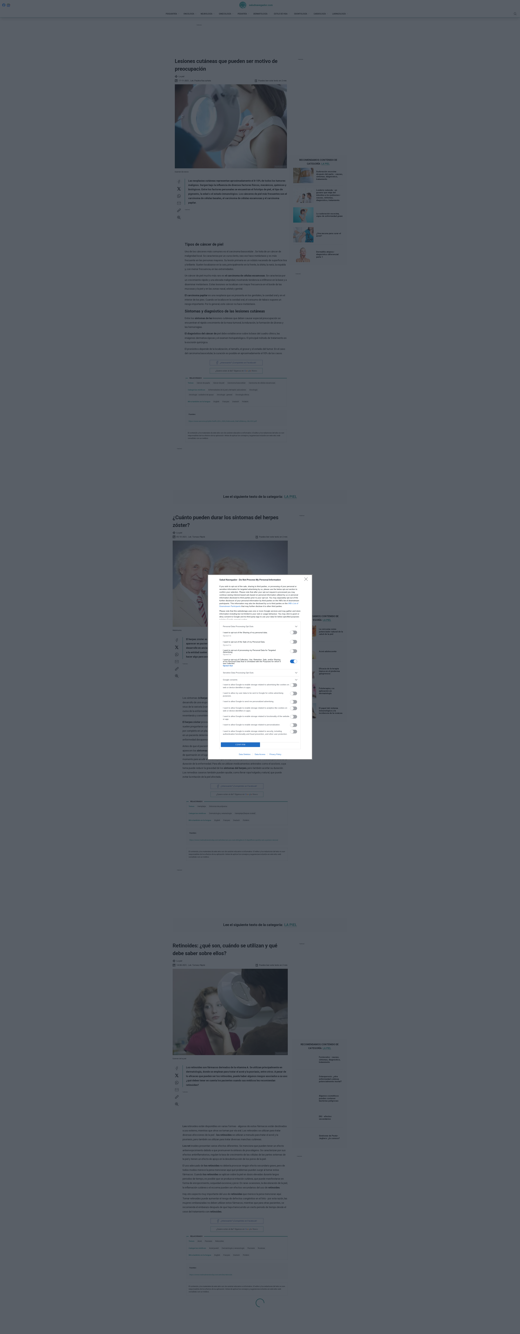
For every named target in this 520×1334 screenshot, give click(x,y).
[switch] (293, 632)
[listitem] (260, 626)
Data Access (260, 754)
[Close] (306, 580)
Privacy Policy (275, 754)
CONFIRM (240, 745)
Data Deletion (245, 754)
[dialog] (260, 667)
